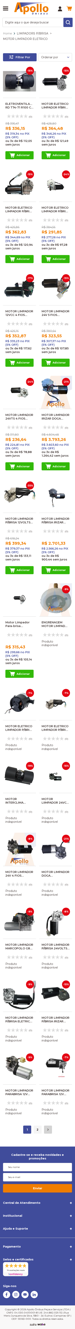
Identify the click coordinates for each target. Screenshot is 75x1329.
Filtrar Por (23, 57)
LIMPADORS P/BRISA (32, 33)
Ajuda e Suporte (15, 1228)
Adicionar (23, 155)
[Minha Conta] (60, 8)
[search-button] (68, 22)
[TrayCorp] (41, 1324)
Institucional (12, 1216)
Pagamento (12, 1246)
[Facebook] (6, 1297)
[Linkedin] (34, 1297)
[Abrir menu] (5, 8)
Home (7, 33)
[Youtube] (25, 1297)
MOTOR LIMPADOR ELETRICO (25, 39)
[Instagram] (15, 1297)
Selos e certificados (18, 1259)
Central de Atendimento (21, 1203)
